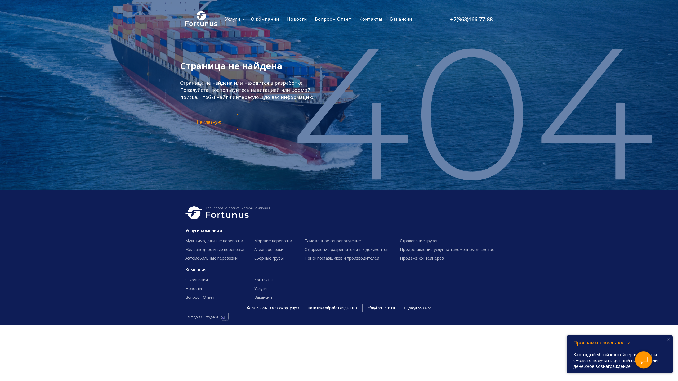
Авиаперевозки (268, 249)
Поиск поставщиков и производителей (342, 258)
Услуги (233, 19)
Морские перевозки (273, 240)
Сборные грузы (269, 258)
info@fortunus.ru (380, 307)
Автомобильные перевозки (211, 258)
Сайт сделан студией (201, 317)
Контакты (370, 19)
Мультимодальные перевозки (214, 240)
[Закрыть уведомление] (668, 339)
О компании (265, 19)
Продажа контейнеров (422, 258)
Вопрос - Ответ (200, 297)
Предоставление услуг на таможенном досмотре (447, 249)
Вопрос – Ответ (333, 19)
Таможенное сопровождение (333, 240)
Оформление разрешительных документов (347, 249)
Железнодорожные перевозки (214, 249)
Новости (297, 19)
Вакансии (401, 19)
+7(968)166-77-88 (471, 19)
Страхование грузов (419, 240)
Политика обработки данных (332, 307)
